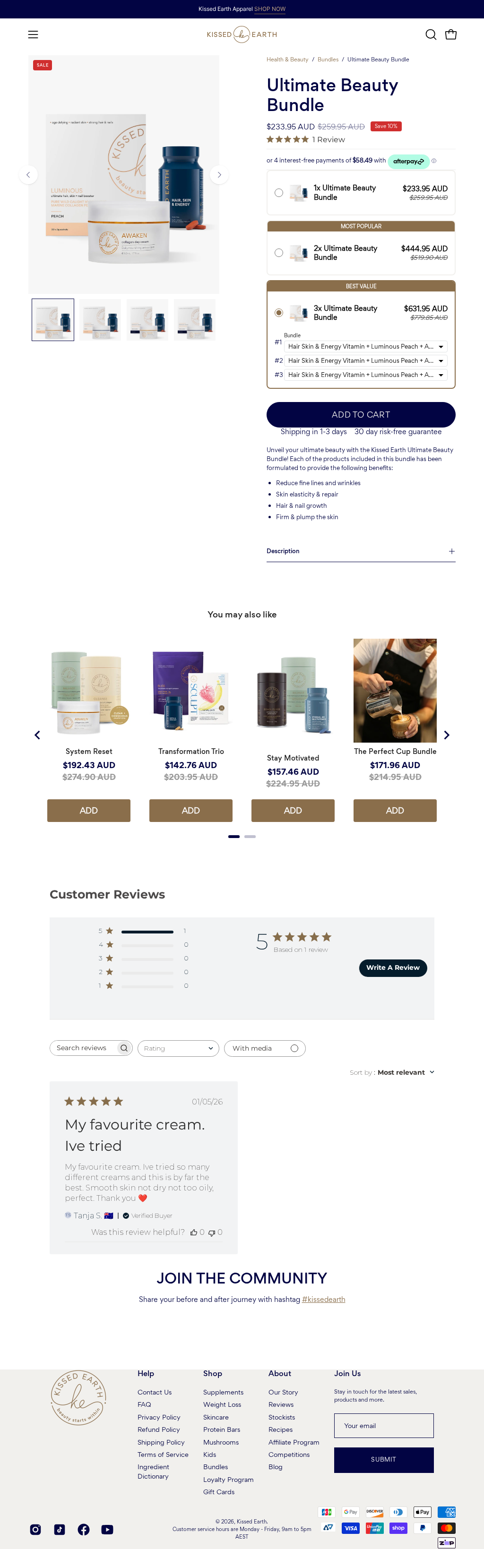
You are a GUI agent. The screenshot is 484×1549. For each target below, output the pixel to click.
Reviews (281, 1404)
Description (283, 551)
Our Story (283, 1392)
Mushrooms (221, 1442)
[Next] (219, 174)
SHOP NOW (269, 8)
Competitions (289, 1454)
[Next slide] (446, 735)
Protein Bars (221, 1429)
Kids (209, 1454)
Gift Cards (218, 1492)
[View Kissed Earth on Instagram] (34, 1530)
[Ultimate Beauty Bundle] (53, 320)
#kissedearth (324, 1299)
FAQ (144, 1404)
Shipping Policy (161, 1442)
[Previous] (28, 174)
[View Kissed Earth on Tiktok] (58, 1530)
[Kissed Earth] (242, 34)
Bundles (328, 59)
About (279, 1373)
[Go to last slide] (37, 735)
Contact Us (155, 1392)
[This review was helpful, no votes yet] (193, 1232)
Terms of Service (163, 1454)
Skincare (216, 1416)
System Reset (89, 751)
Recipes (280, 1429)
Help (146, 1373)
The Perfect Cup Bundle (395, 751)
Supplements (223, 1392)
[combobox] (178, 1048)
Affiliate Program (294, 1442)
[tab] (234, 836)
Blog (275, 1467)
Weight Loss (222, 1404)
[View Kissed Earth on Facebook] (82, 1530)
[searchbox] (82, 1048)
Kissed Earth (252, 1521)
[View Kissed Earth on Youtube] (106, 1530)
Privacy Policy (159, 1416)
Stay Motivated (293, 758)
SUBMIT (384, 1459)
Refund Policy (159, 1429)
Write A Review (393, 967)
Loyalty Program (228, 1479)
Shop (212, 1373)
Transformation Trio (191, 751)
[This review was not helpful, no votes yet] (211, 1232)
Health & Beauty (288, 59)
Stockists (281, 1416)
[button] (430, 34)
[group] (242, 9)
